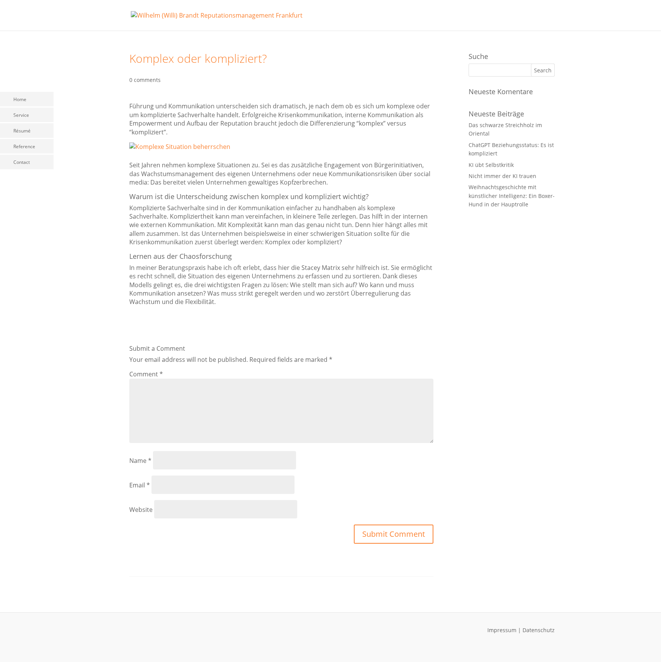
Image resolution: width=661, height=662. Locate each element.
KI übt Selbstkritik (491, 164)
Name (140, 460)
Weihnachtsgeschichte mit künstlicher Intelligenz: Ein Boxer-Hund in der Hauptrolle (512, 195)
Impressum (501, 630)
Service (21, 115)
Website (141, 509)
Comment (146, 374)
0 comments (145, 79)
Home (19, 99)
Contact (21, 162)
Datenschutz (539, 630)
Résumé (22, 130)
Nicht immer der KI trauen (502, 176)
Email (139, 485)
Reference (24, 146)
